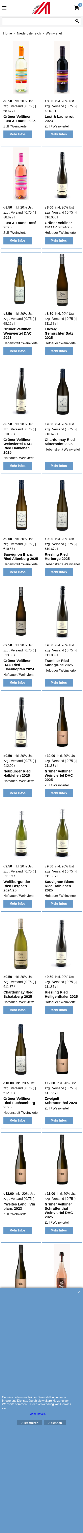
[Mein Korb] (76, 7)
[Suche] (77, 21)
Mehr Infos (17, 134)
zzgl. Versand (13, 106)
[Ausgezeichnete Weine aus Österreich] (40, 8)
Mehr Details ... (39, 1413)
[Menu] (4, 8)
